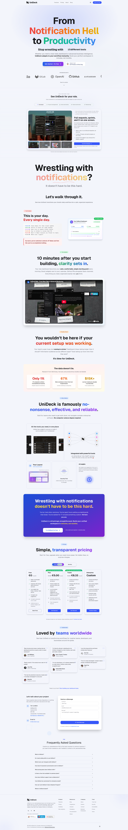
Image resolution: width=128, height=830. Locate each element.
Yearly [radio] (58, 564)
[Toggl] (63, 77)
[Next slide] (59, 444)
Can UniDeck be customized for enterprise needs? (48, 781)
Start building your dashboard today (69, 688)
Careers (82, 804)
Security (93, 804)
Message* (63, 710)
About (67, 2)
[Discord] (34, 810)
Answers (71, 806)
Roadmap (61, 806)
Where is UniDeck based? (41, 788)
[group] (64, 564)
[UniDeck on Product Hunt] (75, 64)
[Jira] (30, 77)
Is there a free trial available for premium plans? (47, 773)
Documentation (73, 811)
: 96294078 (36, 715)
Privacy (93, 809)
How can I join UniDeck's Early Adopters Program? (47, 784)
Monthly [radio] (70, 564)
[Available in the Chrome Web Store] (32, 816)
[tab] (40, 104)
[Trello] (79, 77)
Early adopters (62, 809)
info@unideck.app (34, 721)
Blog (71, 2)
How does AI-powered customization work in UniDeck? (49, 765)
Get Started (54, 610)
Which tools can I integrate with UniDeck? (45, 762)
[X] (31, 810)
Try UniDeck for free (52, 530)
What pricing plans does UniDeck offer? (45, 769)
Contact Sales (93, 610)
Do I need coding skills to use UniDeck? (45, 758)
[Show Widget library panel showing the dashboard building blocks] (44, 144)
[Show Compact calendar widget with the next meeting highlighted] (55, 144)
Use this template (86, 143)
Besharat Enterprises (50, 827)
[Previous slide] (30, 444)
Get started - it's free (52, 64)
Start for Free (97, 2)
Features (56, 2)
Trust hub (94, 802)
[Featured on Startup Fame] (50, 816)
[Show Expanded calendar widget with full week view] (66, 144)
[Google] (47, 77)
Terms (93, 811)
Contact (82, 806)
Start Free (35, 610)
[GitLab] (96, 77)
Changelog (72, 809)
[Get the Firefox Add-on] (41, 816)
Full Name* (64, 701)
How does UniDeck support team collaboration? (47, 777)
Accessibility (94, 806)
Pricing (62, 2)
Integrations (72, 804)
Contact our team (78, 619)
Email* (63, 706)
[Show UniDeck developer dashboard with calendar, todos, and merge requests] (33, 144)
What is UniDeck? (39, 754)
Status (71, 814)
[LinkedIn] (28, 810)
